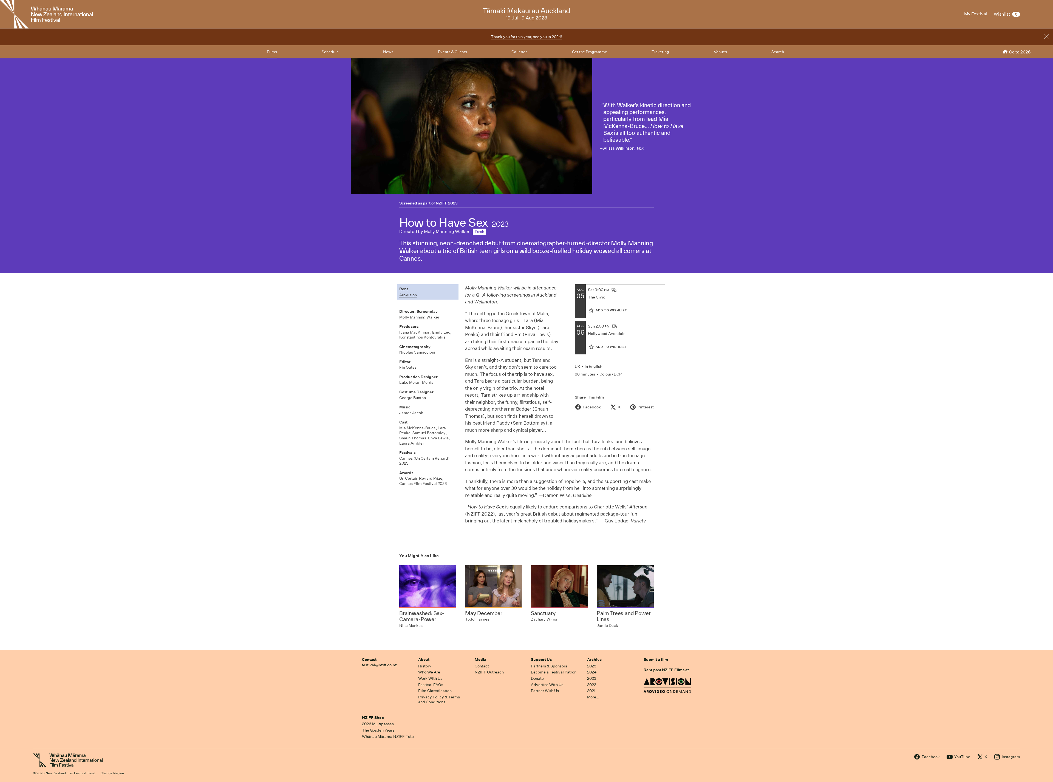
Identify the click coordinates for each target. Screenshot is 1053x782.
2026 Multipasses (378, 723)
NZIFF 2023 (447, 203)
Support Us (541, 659)
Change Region (112, 773)
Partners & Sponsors (549, 666)
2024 (591, 672)
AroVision (408, 294)
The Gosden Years (378, 730)
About (423, 659)
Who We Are (429, 672)
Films (272, 51)
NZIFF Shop (373, 717)
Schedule (330, 51)
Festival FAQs (430, 684)
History (424, 666)
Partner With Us (545, 690)
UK (577, 366)
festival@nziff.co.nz (379, 664)
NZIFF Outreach (489, 672)
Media (480, 659)
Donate (537, 678)
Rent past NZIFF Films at (666, 669)
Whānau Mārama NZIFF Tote (388, 736)
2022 (591, 684)
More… (593, 697)
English (595, 366)
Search (777, 51)
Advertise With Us (547, 684)
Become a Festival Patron (553, 672)
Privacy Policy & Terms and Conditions (439, 700)
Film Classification (435, 690)
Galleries (519, 51)
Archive (594, 659)
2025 (591, 666)
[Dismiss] (1046, 36)
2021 (591, 690)
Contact (369, 659)
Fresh (479, 231)
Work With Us (430, 678)
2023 (591, 678)
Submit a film (656, 659)
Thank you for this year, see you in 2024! (526, 36)
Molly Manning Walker (446, 231)
